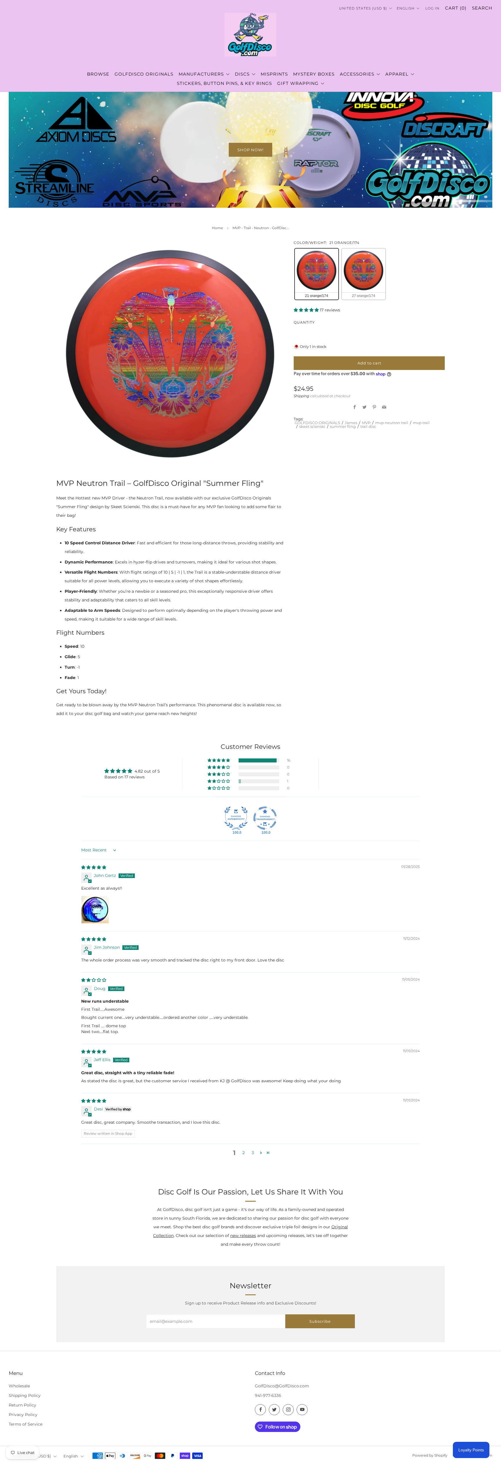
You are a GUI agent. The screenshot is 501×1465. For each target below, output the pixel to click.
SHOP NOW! (250, 149)
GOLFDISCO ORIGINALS (317, 423)
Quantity (304, 322)
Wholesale (19, 1386)
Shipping (301, 396)
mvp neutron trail (391, 423)
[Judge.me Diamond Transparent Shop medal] (265, 818)
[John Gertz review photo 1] (95, 910)
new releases (243, 1235)
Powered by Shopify (429, 1455)
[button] (307, 310)
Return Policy (22, 1405)
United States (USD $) (363, 8)
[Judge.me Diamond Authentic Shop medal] (236, 818)
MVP (366, 423)
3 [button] (253, 1152)
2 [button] (243, 1152)
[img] (93, 867)
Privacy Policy (23, 1414)
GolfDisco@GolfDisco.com (282, 1386)
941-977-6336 (268, 1395)
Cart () (455, 8)
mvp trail (421, 423)
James (351, 423)
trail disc (368, 426)
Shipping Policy (25, 1395)
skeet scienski (312, 426)
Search (482, 8)
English (406, 8)
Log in (432, 8)
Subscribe (320, 1321)
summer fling (343, 426)
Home (217, 228)
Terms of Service (25, 1424)
